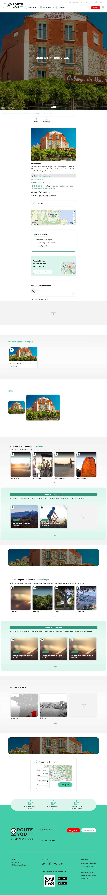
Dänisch (55, 186)
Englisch (62, 186)
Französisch (69, 186)
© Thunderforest (59, 225)
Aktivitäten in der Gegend (44, 240)
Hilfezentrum (87, 878)
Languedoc (29, 113)
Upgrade (95, 8)
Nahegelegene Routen (43, 272)
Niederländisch (43, 188)
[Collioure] (53, 705)
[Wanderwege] (21, 464)
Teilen (36, 122)
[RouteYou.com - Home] (15, 5)
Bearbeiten (46, 122)
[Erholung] (42, 598)
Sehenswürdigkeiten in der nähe (46, 243)
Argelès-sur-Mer (36, 113)
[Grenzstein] (86, 598)
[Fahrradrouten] (42, 464)
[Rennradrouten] (64, 464)
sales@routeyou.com (89, 866)
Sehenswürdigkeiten (6, 113)
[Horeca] (64, 598)
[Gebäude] (21, 598)
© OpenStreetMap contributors (69, 225)
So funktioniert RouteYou (71, 2)
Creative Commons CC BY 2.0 (45, 176)
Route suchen (49, 840)
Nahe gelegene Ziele (42, 246)
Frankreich (14, 113)
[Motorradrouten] (86, 464)
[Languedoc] (24, 705)
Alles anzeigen (37, 446)
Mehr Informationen (37, 179)
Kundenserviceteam (89, 875)
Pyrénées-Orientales (21, 113)
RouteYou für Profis (86, 2)
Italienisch (34, 188)
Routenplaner (65, 785)
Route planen (49, 830)
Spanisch (52, 188)
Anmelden (89, 830)
